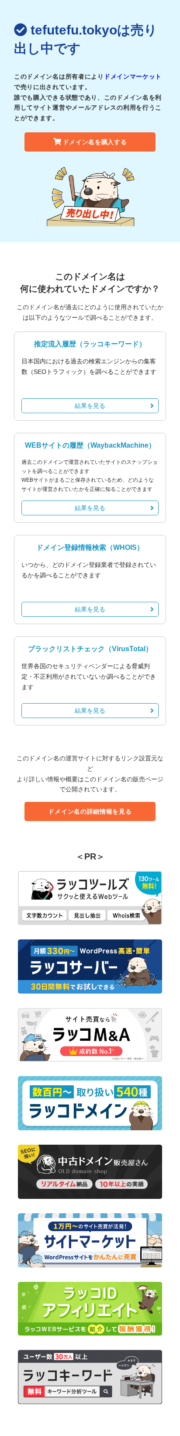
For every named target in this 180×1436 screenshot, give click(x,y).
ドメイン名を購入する (95, 141)
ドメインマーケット (133, 76)
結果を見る (90, 405)
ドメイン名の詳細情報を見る (90, 811)
